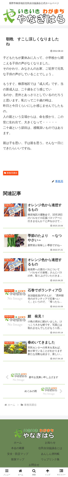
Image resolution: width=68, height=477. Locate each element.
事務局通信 (12, 173)
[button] (60, 454)
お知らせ (50, 442)
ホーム (18, 442)
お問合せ (34, 464)
